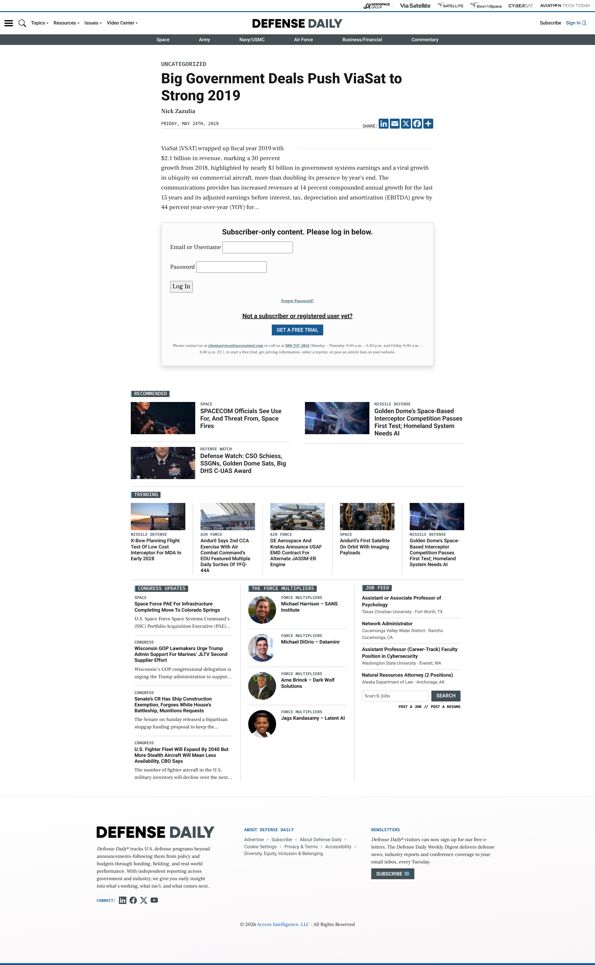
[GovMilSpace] (486, 5)
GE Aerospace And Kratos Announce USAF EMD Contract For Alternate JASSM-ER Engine (296, 552)
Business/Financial (362, 39)
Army (204, 39)
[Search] (22, 23)
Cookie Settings (260, 846)
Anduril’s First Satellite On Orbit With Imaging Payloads (365, 546)
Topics (38, 23)
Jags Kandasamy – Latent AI (313, 718)
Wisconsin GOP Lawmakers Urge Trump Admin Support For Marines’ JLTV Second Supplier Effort (180, 654)
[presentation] (262, 610)
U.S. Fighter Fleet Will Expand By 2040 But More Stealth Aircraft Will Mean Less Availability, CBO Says (181, 755)
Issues (92, 23)
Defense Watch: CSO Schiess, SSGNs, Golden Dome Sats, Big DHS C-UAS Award (243, 463)
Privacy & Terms (301, 846)
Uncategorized (183, 65)
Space (163, 39)
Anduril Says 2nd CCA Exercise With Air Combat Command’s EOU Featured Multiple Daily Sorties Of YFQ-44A (225, 555)
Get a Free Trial (297, 330)
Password (182, 267)
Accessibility (338, 846)
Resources (65, 23)
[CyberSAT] (521, 5)
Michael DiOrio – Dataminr (310, 642)
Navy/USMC (252, 39)
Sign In (574, 23)
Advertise (254, 839)
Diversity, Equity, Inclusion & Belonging (283, 853)
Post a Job (410, 706)
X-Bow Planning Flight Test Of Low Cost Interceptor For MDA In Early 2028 (156, 549)
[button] (9, 23)
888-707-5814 (297, 345)
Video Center (120, 23)
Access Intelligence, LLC (283, 925)
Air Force (303, 39)
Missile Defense (149, 535)
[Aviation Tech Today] (565, 5)
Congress (144, 642)
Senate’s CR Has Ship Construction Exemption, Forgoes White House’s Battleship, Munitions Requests (173, 705)
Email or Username (195, 247)
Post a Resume (446, 706)
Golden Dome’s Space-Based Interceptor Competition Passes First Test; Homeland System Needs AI (418, 422)
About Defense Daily (321, 839)
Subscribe (550, 23)
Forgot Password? (297, 301)
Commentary (425, 39)
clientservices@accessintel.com (235, 345)
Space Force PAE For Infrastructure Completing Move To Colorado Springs (177, 607)
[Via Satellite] (415, 5)
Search (446, 696)
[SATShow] (450, 5)
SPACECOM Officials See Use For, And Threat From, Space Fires (240, 418)
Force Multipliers (301, 598)
